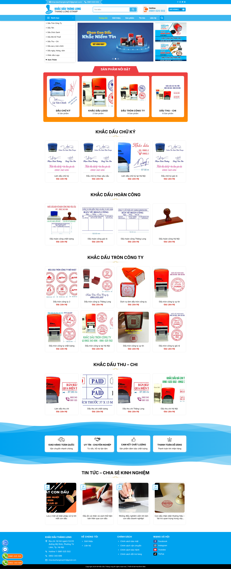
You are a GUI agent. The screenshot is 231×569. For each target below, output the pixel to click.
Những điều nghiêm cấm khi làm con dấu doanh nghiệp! (133, 517)
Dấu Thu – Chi (53, 41)
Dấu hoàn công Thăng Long (133, 239)
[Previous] (82, 42)
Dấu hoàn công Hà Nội (169, 239)
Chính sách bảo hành (129, 550)
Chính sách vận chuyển (130, 545)
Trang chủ (103, 18)
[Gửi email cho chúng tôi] (184, 2)
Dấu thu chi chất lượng (97, 409)
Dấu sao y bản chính (56, 46)
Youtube (162, 550)
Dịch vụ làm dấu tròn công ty (133, 301)
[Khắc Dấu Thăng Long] (64, 9)
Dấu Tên (51, 28)
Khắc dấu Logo (53, 55)
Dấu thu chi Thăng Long (133, 409)
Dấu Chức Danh (54, 32)
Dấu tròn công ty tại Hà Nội (97, 346)
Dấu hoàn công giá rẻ (97, 239)
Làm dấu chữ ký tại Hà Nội (133, 176)
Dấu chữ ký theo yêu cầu (97, 176)
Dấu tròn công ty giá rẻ (169, 346)
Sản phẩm (129, 18)
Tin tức (142, 18)
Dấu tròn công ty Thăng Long (97, 301)
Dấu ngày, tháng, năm (56, 51)
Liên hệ (153, 18)
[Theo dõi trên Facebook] (178, 2)
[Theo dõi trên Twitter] (182, 2)
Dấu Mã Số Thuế (54, 37)
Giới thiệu (116, 18)
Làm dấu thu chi (62, 409)
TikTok (161, 554)
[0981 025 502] (5, 556)
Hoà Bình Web (140, 566)
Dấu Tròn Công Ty (55, 23)
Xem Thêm (52, 60)
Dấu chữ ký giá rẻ (169, 176)
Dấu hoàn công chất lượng (62, 239)
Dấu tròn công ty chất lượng (61, 346)
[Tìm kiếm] (162, 18)
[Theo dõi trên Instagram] (180, 2)
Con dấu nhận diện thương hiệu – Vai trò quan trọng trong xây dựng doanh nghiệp (170, 517)
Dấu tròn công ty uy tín (169, 301)
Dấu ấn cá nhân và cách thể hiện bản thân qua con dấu (97, 517)
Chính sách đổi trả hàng (131, 554)
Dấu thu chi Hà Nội (169, 409)
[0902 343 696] (5, 562)
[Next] (149, 42)
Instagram (162, 545)
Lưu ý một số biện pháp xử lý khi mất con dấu (61, 517)
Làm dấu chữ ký (61, 176)
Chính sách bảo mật (129, 541)
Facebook (162, 541)
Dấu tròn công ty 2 (61, 301)
